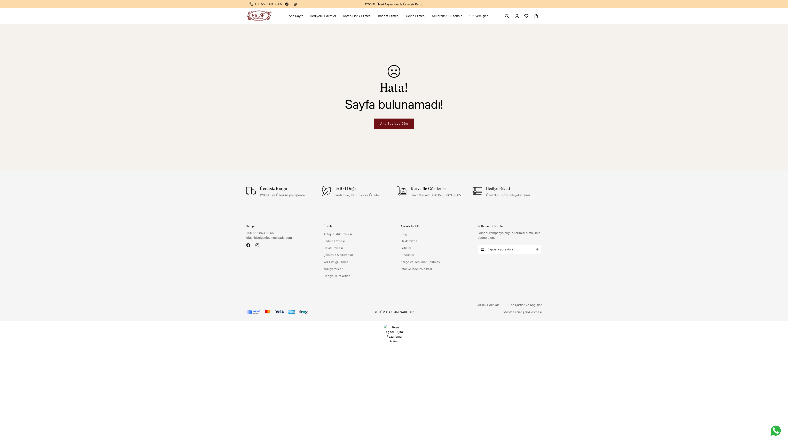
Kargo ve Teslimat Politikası (421, 262)
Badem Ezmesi (388, 16)
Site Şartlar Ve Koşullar (525, 305)
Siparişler (408, 255)
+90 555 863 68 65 (260, 233)
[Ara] (507, 16)
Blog (404, 234)
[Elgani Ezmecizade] (259, 16)
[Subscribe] (537, 249)
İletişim (406, 248)
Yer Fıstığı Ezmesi (336, 262)
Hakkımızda (409, 241)
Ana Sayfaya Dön (394, 124)
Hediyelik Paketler (323, 16)
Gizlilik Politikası (488, 305)
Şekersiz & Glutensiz (447, 16)
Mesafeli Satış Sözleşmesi (522, 312)
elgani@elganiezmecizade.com (269, 238)
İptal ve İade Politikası (416, 269)
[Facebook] (287, 4)
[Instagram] (295, 4)
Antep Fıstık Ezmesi (357, 16)
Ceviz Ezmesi (415, 16)
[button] (536, 16)
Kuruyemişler (478, 16)
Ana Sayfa (296, 16)
